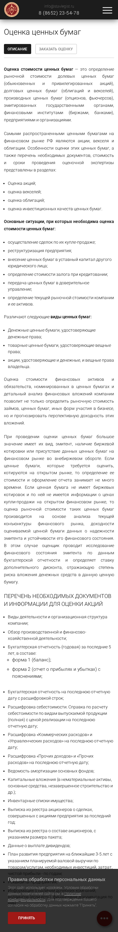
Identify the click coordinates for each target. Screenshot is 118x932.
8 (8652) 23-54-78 (59, 13)
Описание (17, 49)
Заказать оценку (56, 49)
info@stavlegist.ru (59, 6)
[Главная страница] (11, 9)
